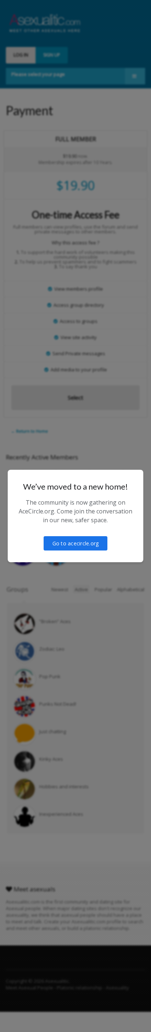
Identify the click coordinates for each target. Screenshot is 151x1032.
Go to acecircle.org (75, 543)
